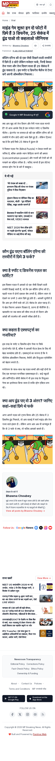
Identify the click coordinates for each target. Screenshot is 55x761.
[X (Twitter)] (20, 714)
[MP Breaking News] (10, 4)
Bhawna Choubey (21, 46)
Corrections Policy (35, 664)
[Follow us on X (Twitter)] (41, 528)
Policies (38, 683)
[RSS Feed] (43, 714)
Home (5, 20)
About (14, 683)
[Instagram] (28, 714)
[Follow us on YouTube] (50, 528)
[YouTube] (35, 714)
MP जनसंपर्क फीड (39, 689)
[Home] (3, 13)
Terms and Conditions (19, 689)
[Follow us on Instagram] (45, 528)
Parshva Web (39, 734)
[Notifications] (50, 4)
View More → (44, 578)
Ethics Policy (37, 668)
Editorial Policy (18, 664)
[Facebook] (12, 714)
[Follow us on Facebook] (36, 528)
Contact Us (26, 683)
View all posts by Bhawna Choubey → (25, 511)
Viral (13, 20)
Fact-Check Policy (20, 668)
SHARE (48, 46)
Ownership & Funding (27, 673)
